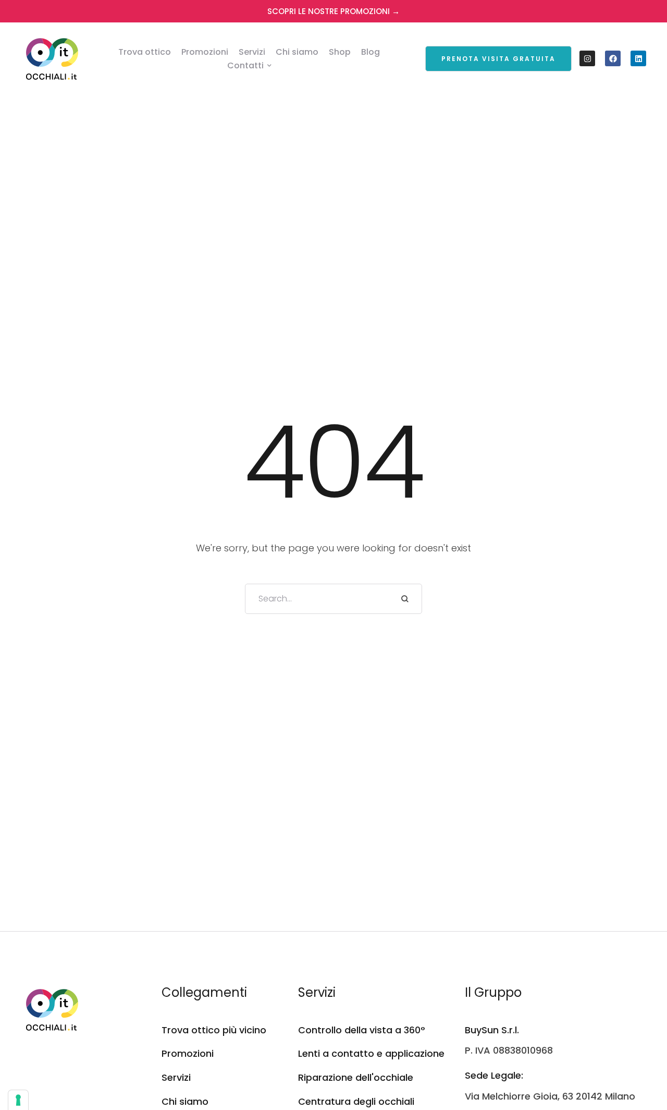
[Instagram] (587, 58)
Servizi (176, 1077)
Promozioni (188, 1053)
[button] (498, 58)
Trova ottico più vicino (214, 1029)
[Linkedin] (638, 58)
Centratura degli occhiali (356, 1101)
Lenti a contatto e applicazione (371, 1053)
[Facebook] (613, 58)
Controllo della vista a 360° (361, 1029)
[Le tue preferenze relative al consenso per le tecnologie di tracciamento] (18, 1100)
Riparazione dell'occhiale (355, 1077)
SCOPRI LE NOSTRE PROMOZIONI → (333, 11)
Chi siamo (185, 1101)
